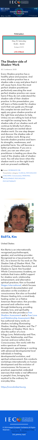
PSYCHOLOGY (20, 178)
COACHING (7, 176)
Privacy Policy (15, 430)
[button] (19, 5)
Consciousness (17, 176)
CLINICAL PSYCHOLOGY (27, 173)
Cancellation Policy (27, 430)
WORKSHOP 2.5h (14, 170)
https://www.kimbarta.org (13, 387)
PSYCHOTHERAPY (9, 181)
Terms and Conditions (19, 432)
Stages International (11, 285)
